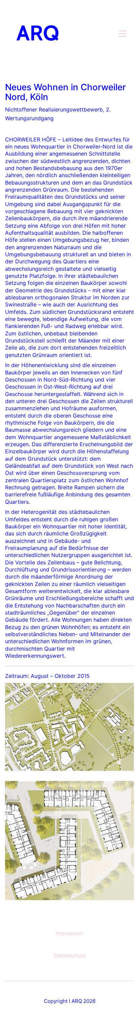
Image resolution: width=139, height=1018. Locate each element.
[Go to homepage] (37, 33)
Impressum (69, 933)
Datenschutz (70, 955)
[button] (123, 33)
